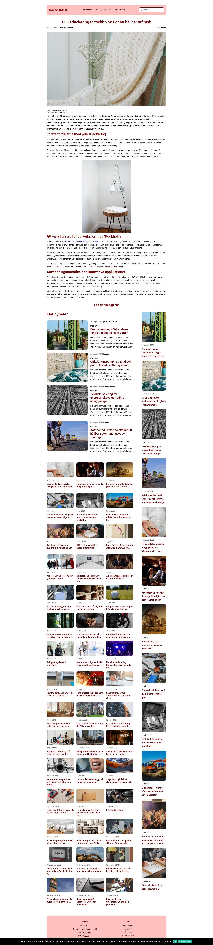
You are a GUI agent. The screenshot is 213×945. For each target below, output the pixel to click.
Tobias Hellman (110, 387)
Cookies (107, 10)
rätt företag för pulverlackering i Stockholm (80, 241)
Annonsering (86, 10)
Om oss (98, 10)
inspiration (161, 28)
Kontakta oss (119, 10)
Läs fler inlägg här (106, 305)
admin (106, 354)
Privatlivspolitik (185, 941)
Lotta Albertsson (66, 28)
